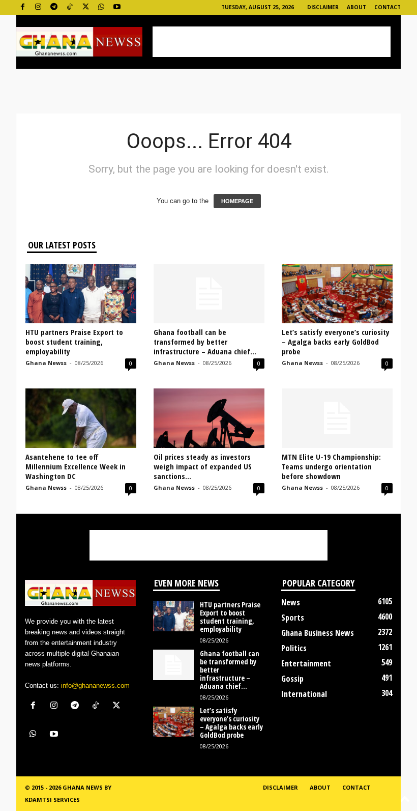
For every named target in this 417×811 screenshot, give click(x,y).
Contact (387, 7)
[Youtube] (117, 7)
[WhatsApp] (101, 7)
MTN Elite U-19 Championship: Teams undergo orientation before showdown (331, 466)
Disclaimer (323, 7)
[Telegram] (54, 7)
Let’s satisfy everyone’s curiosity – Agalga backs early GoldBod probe (336, 341)
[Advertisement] (272, 41)
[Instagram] (38, 7)
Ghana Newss (46, 363)
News (290, 602)
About (356, 7)
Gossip (292, 678)
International (304, 694)
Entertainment (306, 663)
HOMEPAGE (237, 201)
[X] (85, 7)
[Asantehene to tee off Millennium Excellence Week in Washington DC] (80, 418)
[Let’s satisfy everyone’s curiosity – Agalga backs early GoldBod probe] (337, 293)
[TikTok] (70, 7)
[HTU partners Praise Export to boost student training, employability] (80, 293)
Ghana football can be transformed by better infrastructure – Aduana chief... (205, 341)
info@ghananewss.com (95, 685)
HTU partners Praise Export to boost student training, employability (74, 341)
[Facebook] (22, 7)
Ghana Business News (317, 632)
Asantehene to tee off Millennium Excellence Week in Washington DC (75, 466)
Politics (294, 648)
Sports (292, 617)
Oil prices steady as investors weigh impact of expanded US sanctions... (203, 466)
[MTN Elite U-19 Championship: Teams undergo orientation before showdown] (337, 418)
